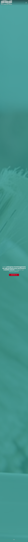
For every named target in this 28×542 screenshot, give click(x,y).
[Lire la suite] (14, 539)
